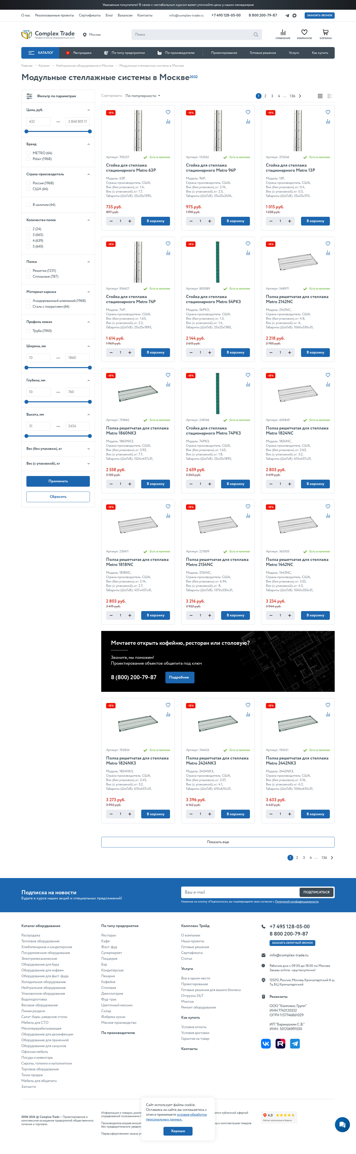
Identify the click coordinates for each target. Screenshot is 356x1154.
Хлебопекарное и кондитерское (46, 947)
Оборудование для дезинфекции (47, 1034)
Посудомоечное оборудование (45, 953)
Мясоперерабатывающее (41, 1028)
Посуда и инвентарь (37, 1057)
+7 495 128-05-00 (226, 15)
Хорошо (178, 1131)
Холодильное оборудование (43, 982)
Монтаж (187, 1001)
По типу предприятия (128, 52)
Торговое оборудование (40, 1069)
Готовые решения (263, 52)
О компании (190, 935)
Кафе (105, 941)
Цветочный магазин (116, 1005)
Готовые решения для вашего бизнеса (211, 990)
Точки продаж (32, 1075)
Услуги (294, 52)
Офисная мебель (34, 1052)
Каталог (45, 52)
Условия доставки (195, 1033)
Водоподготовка (34, 999)
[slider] (26, 131)
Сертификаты (192, 953)
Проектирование (224, 52)
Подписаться (316, 892)
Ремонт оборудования (198, 1007)
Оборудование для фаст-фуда (45, 976)
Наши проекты (192, 941)
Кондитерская (112, 970)
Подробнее (179, 677)
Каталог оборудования (40, 926)
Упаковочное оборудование (43, 993)
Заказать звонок (319, 15)
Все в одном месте (195, 978)
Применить (58, 481)
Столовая (108, 988)
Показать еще (218, 842)
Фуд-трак (108, 999)
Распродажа (82, 52)
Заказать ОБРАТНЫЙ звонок (292, 943)
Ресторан (108, 935)
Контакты (189, 1049)
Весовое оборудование (39, 1005)
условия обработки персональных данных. (176, 1117)
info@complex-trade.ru (186, 15)
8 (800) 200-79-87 (133, 677)
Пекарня (108, 976)
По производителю (180, 52)
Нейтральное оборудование (43, 988)
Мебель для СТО (34, 1022)
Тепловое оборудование (40, 941)
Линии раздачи (33, 1011)
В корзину (155, 221)
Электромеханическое (39, 958)
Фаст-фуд (109, 947)
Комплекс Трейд (195, 926)
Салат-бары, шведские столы (44, 1017)
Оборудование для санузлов (43, 1046)
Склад (106, 1011)
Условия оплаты (194, 1027)
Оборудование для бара (40, 964)
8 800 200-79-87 (263, 15)
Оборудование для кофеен (42, 970)
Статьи (186, 958)
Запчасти (28, 1086)
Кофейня (108, 982)
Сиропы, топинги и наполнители (46, 1063)
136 (292, 96)
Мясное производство (118, 1022)
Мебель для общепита (39, 1081)
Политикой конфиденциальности (297, 902)
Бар (104, 964)
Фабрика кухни (113, 1017)
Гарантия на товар (195, 1038)
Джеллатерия (112, 993)
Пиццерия (109, 958)
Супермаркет (111, 953)
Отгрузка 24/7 (192, 996)
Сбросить (58, 497)
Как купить (320, 52)
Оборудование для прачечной (45, 1040)
